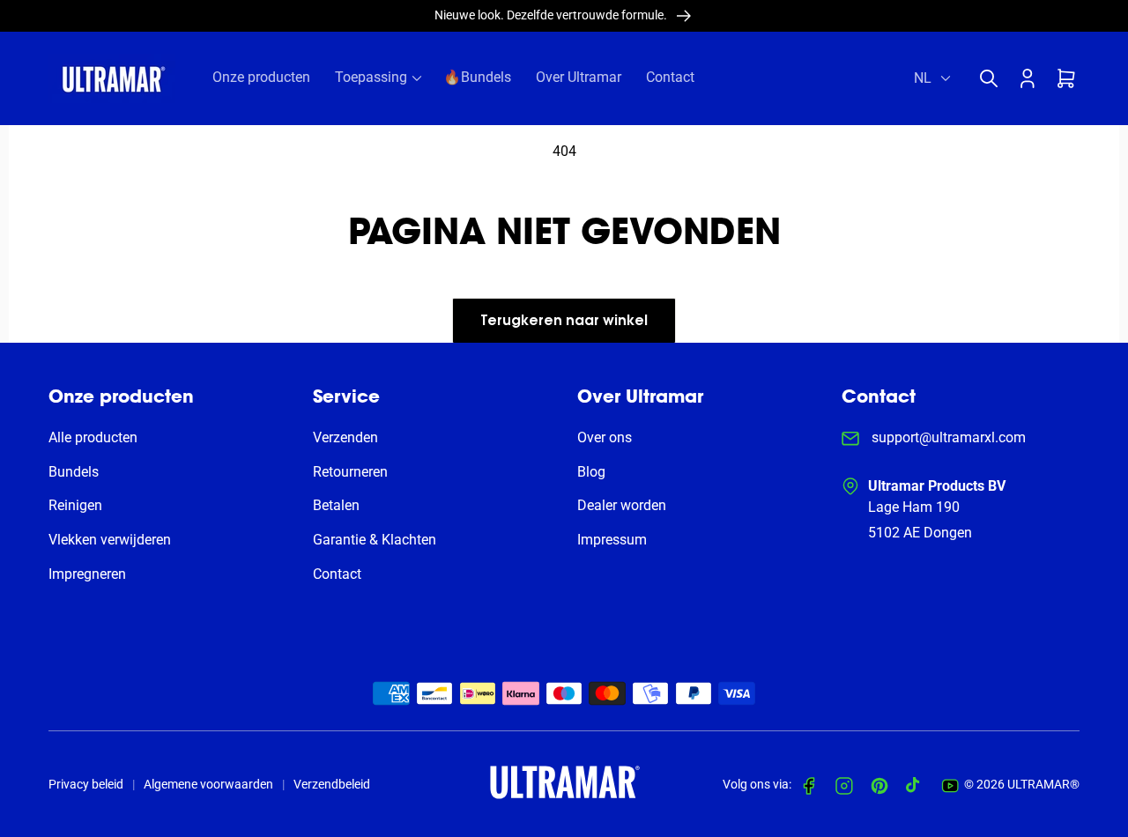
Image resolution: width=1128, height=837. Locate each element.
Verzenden (345, 437)
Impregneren (87, 574)
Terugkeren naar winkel (564, 322)
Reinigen (75, 505)
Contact (337, 574)
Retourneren (350, 471)
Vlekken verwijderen (109, 539)
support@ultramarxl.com (947, 437)
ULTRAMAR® (1043, 784)
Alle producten (92, 437)
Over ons (604, 437)
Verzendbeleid (331, 784)
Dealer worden (621, 505)
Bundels (73, 471)
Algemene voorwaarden (208, 784)
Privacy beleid (85, 784)
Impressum (612, 539)
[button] (993, 78)
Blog (591, 471)
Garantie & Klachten (374, 539)
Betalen (336, 505)
